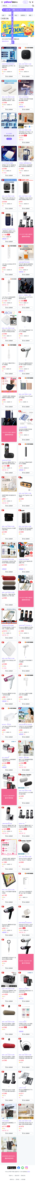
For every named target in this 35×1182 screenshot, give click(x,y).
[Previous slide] (2, 55)
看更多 (12, 42)
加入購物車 (10, 76)
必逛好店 (12, 29)
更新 (29, 1171)
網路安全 (12, 1179)
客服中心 (11, 1175)
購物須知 (23, 1175)
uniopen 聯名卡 (19, 10)
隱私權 (17, 1179)
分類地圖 (23, 1179)
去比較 (9, 139)
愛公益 (12, 39)
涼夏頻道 (12, 26)
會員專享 (12, 36)
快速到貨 (12, 20)
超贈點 (30, 10)
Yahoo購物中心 (11, 2)
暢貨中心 (12, 16)
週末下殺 (12, 33)
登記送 (12, 13)
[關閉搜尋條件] (10, 5)
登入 (25, 2)
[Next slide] (16, 55)
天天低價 (12, 23)
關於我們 (17, 1175)
